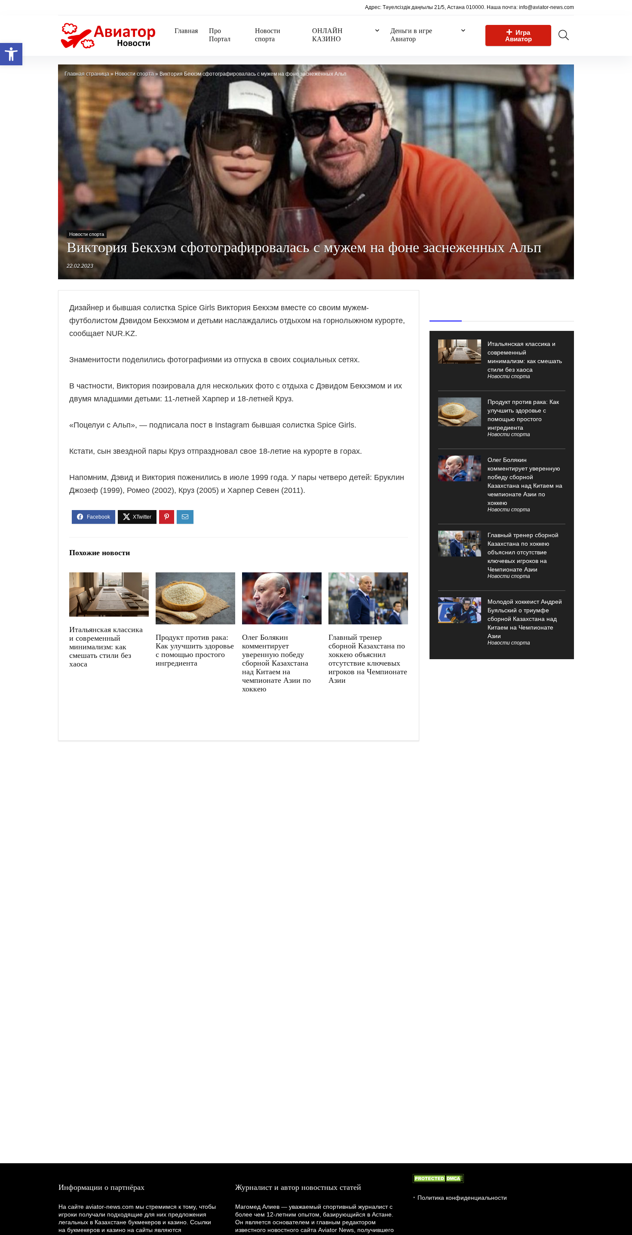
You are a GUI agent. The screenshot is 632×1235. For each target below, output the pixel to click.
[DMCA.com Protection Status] (438, 1177)
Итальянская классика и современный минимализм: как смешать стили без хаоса (106, 646)
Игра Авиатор (518, 36)
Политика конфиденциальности (462, 1197)
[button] (11, 54)
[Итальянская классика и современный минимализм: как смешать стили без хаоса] (109, 578)
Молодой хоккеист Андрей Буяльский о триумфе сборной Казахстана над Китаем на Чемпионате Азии (525, 618)
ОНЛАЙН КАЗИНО (327, 35)
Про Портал (219, 35)
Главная (186, 30)
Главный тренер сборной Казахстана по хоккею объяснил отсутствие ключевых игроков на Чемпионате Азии (367, 659)
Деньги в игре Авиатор (411, 35)
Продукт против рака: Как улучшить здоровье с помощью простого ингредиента (195, 650)
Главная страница (86, 74)
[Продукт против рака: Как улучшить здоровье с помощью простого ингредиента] (195, 578)
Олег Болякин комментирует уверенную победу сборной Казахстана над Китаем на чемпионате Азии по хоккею (276, 663)
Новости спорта (267, 35)
